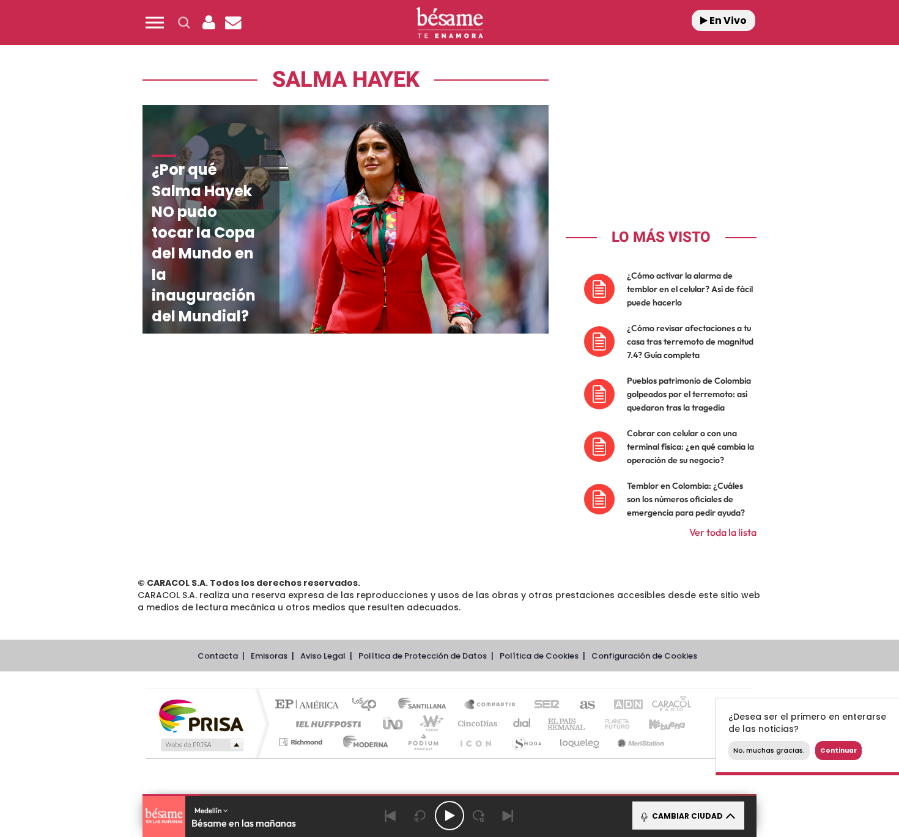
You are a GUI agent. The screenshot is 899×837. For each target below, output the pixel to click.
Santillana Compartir (490, 705)
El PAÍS (310, 705)
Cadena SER (543, 705)
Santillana (425, 705)
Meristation (639, 742)
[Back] (390, 815)
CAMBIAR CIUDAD (686, 816)
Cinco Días (475, 723)
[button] (155, 22)
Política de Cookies (539, 656)
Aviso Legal (323, 656)
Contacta (218, 656)
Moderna (362, 742)
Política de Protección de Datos (422, 656)
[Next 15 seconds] (479, 815)
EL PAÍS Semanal (567, 723)
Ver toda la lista (723, 532)
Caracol (667, 705)
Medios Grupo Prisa (201, 744)
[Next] (508, 815)
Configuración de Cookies (644, 656)
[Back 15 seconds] (420, 815)
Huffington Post (326, 723)
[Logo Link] (449, 23)
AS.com (582, 705)
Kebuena (656, 723)
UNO (394, 723)
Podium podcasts (422, 742)
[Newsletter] (233, 22)
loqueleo (580, 742)
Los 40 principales (368, 705)
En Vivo (727, 20)
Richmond (302, 742)
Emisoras (269, 656)
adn (622, 705)
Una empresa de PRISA (201, 715)
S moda (526, 742)
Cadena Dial (522, 723)
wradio (429, 723)
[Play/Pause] (449, 815)
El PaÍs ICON (475, 742)
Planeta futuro (612, 723)
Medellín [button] (208, 810)
